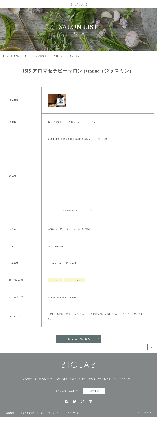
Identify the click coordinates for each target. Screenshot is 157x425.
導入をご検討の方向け (66, 391)
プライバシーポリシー (51, 413)
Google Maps (70, 211)
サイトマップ (73, 413)
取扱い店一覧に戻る (78, 339)
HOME (6, 56)
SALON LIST (21, 56)
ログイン (94, 391)
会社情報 (10, 413)
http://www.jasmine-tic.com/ (63, 297)
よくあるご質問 (27, 413)
